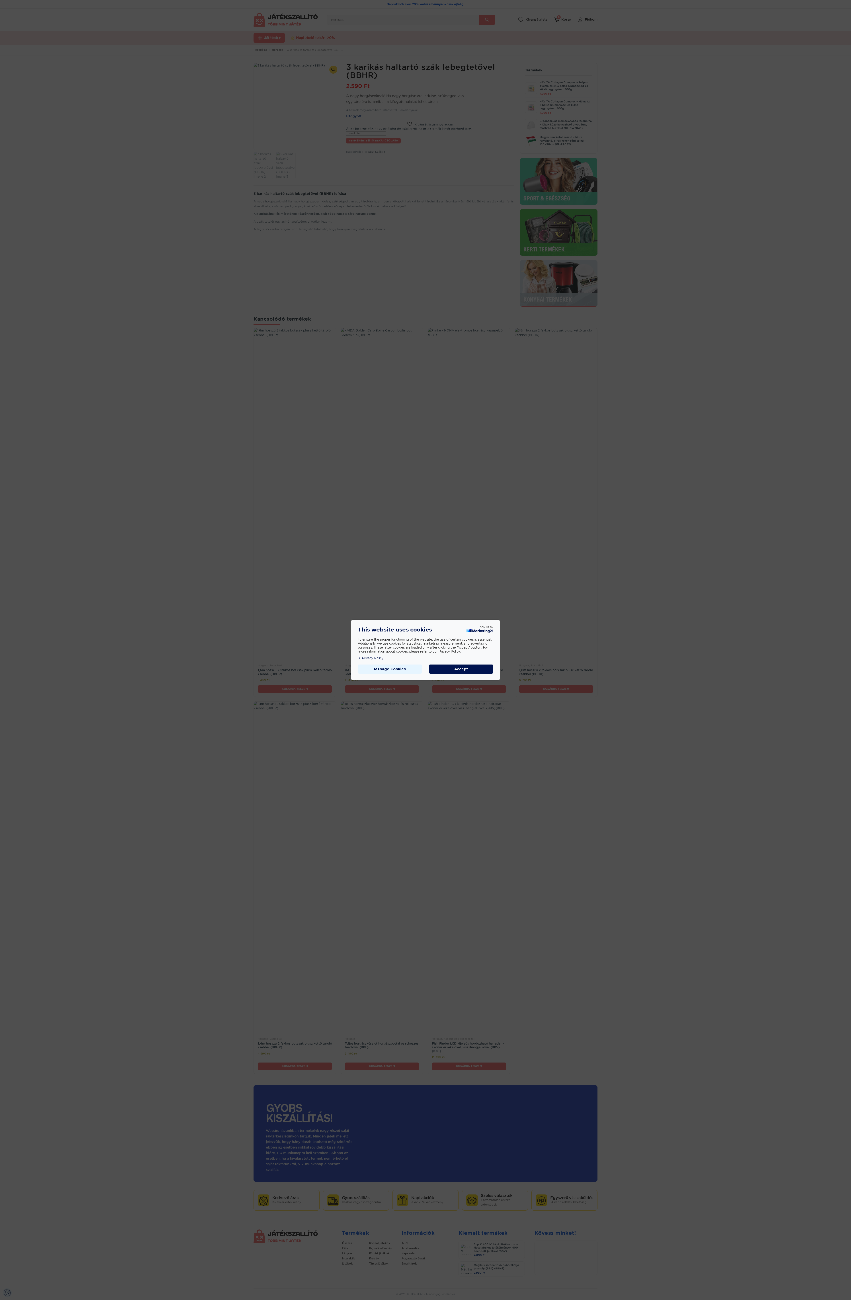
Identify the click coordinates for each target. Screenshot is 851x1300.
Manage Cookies (390, 669)
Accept (461, 669)
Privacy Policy (372, 658)
